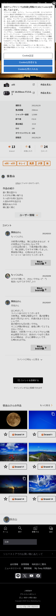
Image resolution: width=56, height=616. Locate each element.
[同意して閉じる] (54, 3)
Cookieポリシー (28, 45)
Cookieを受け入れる (28, 69)
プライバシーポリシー (35, 47)
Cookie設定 (28, 55)
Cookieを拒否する (28, 62)
